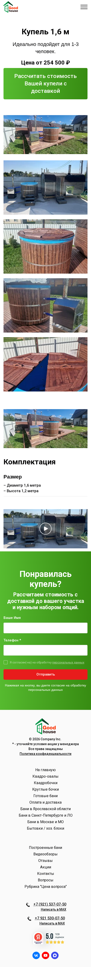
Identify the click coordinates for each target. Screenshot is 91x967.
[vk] (36, 955)
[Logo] (11, 7)
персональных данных (68, 662)
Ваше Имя (12, 618)
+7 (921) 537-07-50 (49, 904)
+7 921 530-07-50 (50, 918)
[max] (55, 955)
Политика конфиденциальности (45, 754)
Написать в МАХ (53, 909)
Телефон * (12, 640)
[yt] (45, 955)
